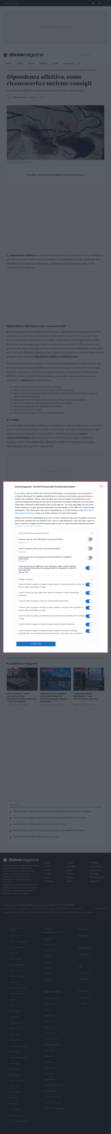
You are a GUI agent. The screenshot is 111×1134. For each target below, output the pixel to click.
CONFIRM (36, 644)
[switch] (89, 539)
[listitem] (55, 533)
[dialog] (55, 567)
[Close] (102, 486)
